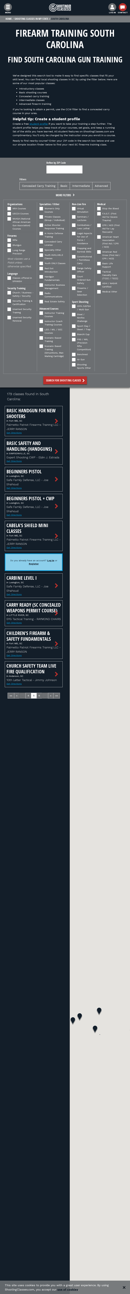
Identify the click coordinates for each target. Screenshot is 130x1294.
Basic (63, 185)
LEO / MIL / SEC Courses (53, 331)
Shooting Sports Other (84, 366)
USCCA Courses (21, 213)
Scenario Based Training (53, 339)
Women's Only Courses (52, 210)
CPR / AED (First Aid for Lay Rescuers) (111, 228)
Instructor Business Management (55, 287)
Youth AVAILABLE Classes (54, 257)
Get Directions (14, 432)
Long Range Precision (19, 252)
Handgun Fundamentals (52, 278)
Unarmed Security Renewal (22, 319)
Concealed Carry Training (38, 185)
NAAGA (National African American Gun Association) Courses (21, 223)
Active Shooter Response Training (54, 227)
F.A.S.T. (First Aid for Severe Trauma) (109, 217)
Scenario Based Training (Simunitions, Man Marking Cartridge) (54, 351)
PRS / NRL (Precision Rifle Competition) (84, 344)
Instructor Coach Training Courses (53, 323)
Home (9, 19)
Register (34, 564)
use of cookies (67, 1289)
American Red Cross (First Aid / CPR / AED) (111, 255)
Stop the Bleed (110, 208)
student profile (38, 123)
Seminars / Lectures (82, 218)
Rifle (15, 240)
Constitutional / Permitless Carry (84, 260)
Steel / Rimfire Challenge (82, 317)
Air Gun (81, 359)
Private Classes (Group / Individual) (55, 218)
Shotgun (17, 245)
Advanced (101, 185)
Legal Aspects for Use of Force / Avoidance (84, 238)
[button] (65, 195)
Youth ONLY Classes (55, 263)
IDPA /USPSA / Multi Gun (84, 308)
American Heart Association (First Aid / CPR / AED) (110, 242)
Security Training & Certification (22, 302)
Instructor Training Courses (54, 315)
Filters (23, 179)
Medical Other (109, 291)
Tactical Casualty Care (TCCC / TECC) (110, 275)
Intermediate (81, 185)
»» (56, 695)
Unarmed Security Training (22, 311)
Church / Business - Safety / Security (23, 294)
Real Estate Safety (55, 301)
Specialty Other (53, 250)
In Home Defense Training (54, 235)
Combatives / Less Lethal (84, 227)
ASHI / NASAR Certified (109, 285)
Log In (50, 560)
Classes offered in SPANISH (22, 280)
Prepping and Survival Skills (84, 250)
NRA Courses (19, 208)
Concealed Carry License (53, 243)
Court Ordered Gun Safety (84, 279)
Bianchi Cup (83, 334)
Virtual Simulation (82, 210)
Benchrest (82, 354)
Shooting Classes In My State (31, 19)
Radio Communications (53, 295)
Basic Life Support (107, 265)
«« (11, 695)
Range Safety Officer (84, 270)
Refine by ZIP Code (56, 163)
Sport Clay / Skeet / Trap (84, 328)
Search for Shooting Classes (64, 380)
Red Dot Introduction (51, 270)
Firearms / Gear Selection (82, 291)
